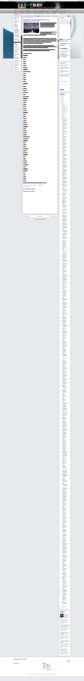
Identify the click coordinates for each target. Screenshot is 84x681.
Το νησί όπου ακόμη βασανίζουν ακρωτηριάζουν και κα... (64, 526)
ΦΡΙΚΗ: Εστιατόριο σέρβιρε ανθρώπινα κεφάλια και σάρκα (64, 508)
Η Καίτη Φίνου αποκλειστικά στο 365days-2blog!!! (64, 65)
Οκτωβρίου (64, 108)
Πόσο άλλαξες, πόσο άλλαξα (64, 213)
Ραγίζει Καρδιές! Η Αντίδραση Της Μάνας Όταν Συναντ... (64, 178)
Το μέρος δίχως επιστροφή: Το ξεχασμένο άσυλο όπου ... (64, 496)
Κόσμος (16, 12)
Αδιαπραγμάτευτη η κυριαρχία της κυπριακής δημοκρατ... (64, 548)
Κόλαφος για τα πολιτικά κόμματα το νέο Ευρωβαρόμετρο (64, 206)
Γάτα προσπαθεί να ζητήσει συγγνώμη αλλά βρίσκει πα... (64, 544)
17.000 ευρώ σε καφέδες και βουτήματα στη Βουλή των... (64, 220)
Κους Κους (64, 11)
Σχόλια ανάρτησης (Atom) (42, 219)
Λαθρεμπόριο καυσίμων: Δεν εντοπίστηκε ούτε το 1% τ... (64, 332)
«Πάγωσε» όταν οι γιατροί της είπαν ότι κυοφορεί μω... (64, 504)
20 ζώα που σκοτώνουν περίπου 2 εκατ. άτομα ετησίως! (64, 275)
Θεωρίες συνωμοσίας (55, 11)
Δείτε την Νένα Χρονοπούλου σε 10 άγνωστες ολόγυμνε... (64, 594)
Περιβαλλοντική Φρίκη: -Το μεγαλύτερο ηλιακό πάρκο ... (64, 387)
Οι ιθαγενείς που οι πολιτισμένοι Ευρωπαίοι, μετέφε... (64, 346)
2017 (62, 100)
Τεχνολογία (54, 12)
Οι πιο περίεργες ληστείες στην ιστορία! (64, 121)
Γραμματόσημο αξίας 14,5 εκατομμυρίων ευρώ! (64, 271)
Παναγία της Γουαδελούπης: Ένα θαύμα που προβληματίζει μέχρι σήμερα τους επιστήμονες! (17, 30)
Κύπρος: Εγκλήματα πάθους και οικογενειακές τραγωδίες (16, 26)
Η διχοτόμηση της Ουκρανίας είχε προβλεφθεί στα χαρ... (64, 227)
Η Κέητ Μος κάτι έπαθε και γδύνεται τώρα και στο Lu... (64, 162)
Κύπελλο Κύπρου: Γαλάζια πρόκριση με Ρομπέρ (64, 372)
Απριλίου (63, 116)
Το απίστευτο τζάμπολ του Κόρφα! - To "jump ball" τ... (64, 582)
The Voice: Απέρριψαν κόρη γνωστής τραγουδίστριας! (64, 451)
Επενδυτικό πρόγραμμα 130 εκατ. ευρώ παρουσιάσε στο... (64, 553)
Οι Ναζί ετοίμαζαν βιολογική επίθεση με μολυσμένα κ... (64, 447)
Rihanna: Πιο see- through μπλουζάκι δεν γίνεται (64, 128)
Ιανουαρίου (64, 606)
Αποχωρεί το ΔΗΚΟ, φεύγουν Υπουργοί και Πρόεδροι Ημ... (64, 303)
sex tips (22, 9)
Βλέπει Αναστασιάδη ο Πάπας (64, 459)
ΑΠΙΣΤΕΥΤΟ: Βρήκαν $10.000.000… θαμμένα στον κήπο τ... (64, 201)
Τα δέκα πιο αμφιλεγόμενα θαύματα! (64, 437)
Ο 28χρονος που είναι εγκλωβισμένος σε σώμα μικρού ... (64, 190)
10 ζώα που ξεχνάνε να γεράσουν (64, 310)
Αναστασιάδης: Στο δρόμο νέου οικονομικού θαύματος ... (64, 379)
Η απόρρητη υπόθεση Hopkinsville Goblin (64, 540)
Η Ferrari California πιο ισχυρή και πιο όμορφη (64, 565)
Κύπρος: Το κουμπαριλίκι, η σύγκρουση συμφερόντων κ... (64, 238)
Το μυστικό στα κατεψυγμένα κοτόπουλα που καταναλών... (64, 492)
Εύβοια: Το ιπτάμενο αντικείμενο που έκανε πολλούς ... (64, 603)
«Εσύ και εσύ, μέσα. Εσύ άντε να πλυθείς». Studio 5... (64, 518)
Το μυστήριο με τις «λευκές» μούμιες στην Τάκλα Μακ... (64, 444)
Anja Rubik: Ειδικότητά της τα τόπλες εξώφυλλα (64, 321)
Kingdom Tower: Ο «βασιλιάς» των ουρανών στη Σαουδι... (64, 166)
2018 (62, 99)
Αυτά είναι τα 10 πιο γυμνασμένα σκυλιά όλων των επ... (64, 307)
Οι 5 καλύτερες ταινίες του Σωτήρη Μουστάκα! (16, 51)
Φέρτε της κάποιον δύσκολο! (63, 394)
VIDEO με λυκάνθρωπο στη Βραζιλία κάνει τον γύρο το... (64, 355)
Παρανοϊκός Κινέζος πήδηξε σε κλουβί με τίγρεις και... (64, 429)
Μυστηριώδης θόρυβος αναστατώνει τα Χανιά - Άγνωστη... (64, 148)
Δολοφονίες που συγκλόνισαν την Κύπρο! (16, 21)
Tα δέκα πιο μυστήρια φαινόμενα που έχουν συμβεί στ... (64, 531)
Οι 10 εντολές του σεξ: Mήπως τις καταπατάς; (64, 234)
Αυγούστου (64, 111)
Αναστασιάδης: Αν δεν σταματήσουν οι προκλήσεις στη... (64, 283)
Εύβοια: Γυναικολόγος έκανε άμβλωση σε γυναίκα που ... (64, 485)
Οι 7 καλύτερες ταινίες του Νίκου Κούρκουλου (17, 61)
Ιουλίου (63, 112)
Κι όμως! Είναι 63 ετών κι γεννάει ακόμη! (64, 415)
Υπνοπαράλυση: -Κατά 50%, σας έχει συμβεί (64, 159)
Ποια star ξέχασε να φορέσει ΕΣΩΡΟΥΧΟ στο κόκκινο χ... (64, 391)
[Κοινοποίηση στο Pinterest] (42, 185)
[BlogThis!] (39, 185)
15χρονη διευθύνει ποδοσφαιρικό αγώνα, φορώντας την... (64, 426)
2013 (62, 607)
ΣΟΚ (48, 12)
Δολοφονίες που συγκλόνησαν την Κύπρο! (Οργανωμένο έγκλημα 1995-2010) (64, 616)
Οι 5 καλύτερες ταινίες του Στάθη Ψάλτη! (17, 54)
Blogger (53, 674)
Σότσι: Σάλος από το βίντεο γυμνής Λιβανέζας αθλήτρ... (64, 578)
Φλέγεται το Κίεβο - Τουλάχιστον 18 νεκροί (64, 383)
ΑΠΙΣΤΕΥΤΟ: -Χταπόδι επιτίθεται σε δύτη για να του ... (64, 467)
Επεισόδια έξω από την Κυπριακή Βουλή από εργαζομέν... (64, 242)
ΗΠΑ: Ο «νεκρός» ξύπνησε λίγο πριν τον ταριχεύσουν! (64, 124)
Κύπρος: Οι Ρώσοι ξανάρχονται (64, 403)
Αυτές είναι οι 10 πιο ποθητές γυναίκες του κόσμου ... (64, 521)
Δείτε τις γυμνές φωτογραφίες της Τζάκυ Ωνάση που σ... (64, 292)
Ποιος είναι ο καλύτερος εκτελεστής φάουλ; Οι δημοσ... (64, 561)
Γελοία (16, 11)
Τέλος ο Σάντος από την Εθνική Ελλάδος (64, 197)
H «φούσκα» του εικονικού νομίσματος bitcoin (64, 194)
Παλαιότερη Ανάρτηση (53, 216)
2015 (62, 103)
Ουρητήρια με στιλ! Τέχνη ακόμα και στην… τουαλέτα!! (64, 288)
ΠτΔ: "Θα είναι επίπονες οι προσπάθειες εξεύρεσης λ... (64, 534)
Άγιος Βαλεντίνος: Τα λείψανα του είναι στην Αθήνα (64, 500)
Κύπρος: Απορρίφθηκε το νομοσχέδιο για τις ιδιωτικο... (64, 155)
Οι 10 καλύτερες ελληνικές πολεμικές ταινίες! (17, 47)
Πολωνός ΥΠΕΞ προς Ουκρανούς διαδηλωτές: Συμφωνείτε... (64, 317)
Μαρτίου (63, 117)
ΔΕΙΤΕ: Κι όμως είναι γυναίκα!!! (64, 412)
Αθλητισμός (28, 9)
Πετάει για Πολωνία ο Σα (64, 538)
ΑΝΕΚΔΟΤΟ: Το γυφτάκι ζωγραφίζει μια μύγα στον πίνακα (64, 174)
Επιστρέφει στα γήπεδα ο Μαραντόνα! (64, 295)
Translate (67, 21)
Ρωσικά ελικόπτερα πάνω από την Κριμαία (64, 136)
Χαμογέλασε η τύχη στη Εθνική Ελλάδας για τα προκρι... (64, 260)
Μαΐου (63, 115)
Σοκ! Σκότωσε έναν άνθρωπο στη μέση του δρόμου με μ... (64, 182)
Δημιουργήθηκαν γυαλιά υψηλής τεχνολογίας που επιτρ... (64, 455)
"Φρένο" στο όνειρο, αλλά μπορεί (64, 328)
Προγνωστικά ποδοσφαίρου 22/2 (64, 313)
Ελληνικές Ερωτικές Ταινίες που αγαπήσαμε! (17, 39)
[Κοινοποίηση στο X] (40, 185)
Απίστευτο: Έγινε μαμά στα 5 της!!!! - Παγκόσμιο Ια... (64, 335)
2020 (62, 96)
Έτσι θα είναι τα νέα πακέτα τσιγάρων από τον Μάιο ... (64, 143)
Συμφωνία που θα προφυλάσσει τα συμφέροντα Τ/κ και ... (64, 556)
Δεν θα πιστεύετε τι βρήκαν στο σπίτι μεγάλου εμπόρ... (64, 409)
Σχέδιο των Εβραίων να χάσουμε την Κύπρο (64, 399)
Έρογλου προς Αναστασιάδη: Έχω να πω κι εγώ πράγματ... (64, 471)
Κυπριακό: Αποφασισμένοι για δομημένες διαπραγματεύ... (64, 590)
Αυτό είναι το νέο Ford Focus (64, 253)
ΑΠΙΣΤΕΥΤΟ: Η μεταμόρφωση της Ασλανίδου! (64, 231)
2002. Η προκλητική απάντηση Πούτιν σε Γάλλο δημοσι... (64, 342)
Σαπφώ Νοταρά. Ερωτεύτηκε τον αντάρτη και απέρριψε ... (64, 489)
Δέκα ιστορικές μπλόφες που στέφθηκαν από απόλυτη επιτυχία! (64, 641)
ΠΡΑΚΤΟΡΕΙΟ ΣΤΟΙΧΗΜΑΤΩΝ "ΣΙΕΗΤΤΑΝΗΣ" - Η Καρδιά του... (64, 476)
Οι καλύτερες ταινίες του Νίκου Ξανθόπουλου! (17, 58)
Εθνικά (28, 11)
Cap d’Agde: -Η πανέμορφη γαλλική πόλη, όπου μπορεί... (64, 433)
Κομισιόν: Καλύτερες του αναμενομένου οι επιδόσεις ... (64, 216)
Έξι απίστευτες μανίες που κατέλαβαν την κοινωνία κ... (64, 405)
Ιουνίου (63, 113)
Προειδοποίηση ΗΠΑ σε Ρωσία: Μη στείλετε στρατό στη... (64, 256)
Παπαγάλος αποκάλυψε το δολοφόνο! (64, 140)
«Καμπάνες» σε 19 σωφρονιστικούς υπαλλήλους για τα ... (64, 586)
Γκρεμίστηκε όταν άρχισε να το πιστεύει (64, 151)
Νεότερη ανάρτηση (26, 216)
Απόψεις (43, 9)
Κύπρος (22, 12)
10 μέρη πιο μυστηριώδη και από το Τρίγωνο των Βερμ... (64, 325)
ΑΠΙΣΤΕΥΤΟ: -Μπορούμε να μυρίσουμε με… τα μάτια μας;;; (64, 279)
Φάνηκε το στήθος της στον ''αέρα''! (64, 365)
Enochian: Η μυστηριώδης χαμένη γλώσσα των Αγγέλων (65, 625)
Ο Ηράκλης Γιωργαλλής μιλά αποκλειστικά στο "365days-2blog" (64, 68)
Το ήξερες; (61, 12)
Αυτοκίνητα (50, 9)
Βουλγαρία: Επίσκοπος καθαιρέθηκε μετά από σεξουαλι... (64, 350)
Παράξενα (29, 12)
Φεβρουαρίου (64, 119)
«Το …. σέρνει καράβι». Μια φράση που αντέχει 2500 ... (64, 573)
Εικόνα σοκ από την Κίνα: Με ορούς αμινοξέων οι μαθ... (64, 132)
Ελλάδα (34, 11)
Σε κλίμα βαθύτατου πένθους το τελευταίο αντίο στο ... (64, 299)
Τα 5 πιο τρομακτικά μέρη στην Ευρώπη (64, 440)
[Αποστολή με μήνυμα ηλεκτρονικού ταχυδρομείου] (38, 185)
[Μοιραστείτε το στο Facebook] (41, 185)
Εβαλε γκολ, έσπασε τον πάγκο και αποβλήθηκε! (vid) (64, 598)
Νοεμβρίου (63, 107)
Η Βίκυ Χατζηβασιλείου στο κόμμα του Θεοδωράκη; (64, 170)
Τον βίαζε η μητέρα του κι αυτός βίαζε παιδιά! (64, 418)
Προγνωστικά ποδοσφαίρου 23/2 (64, 268)
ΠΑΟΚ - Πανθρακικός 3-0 (64, 250)
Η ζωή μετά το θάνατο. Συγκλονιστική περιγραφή (64, 361)
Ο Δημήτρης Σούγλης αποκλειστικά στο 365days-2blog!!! (64, 71)
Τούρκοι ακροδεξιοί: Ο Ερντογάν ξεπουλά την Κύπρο (64, 569)
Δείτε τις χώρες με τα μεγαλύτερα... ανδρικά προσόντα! (64, 514)
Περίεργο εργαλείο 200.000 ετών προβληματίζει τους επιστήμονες (17, 35)
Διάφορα (22, 11)
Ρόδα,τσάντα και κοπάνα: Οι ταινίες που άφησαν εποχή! (17, 64)
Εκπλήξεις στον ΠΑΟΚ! (64, 339)
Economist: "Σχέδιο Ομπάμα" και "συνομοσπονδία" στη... (64, 480)
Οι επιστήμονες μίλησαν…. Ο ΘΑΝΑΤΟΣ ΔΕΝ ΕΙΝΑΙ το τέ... (64, 223)
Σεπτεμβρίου (64, 109)
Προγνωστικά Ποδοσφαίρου (39, 12)
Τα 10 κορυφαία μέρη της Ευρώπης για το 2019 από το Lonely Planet (65, 633)
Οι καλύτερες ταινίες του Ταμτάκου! (16, 68)
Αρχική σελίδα (39, 216)
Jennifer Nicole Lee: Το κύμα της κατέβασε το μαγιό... (64, 368)
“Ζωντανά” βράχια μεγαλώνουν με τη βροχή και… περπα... (64, 375)
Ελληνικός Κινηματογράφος (44, 11)
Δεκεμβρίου (64, 105)
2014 (62, 104)
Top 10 (16, 9)
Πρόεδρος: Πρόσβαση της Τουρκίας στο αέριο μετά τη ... (64, 422)
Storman (48, 674)
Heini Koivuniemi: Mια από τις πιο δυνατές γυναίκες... (64, 185)
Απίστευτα (36, 9)
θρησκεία (16, 14)
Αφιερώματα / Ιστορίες (58, 9)
